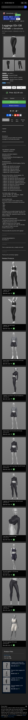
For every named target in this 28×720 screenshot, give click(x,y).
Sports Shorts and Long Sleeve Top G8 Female (14, 466)
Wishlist (13, 18)
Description (5, 119)
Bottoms (15, 77)
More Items (17, 120)
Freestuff (7, 18)
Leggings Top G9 (7, 290)
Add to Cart (14, 102)
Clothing (11, 77)
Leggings (20, 77)
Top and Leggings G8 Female (10, 642)
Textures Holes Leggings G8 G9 (17, 671)
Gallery (17, 16)
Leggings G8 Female (8, 606)
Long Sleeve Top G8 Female (9, 536)
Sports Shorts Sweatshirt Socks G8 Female (13, 360)
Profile (6, 16)
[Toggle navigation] (2, 3)
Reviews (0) (23, 120)
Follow (18, 14)
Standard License (14, 79)
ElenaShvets (18, 29)
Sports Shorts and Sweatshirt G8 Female (12, 430)
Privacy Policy (11, 716)
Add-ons (12, 120)
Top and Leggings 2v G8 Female (10, 571)
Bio (18, 18)
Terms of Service (12, 715)
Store (11, 16)
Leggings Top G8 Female (9, 325)
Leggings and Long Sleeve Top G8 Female (13, 501)
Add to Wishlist (14, 105)
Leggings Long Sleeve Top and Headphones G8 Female (18, 663)
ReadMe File (7, 655)
